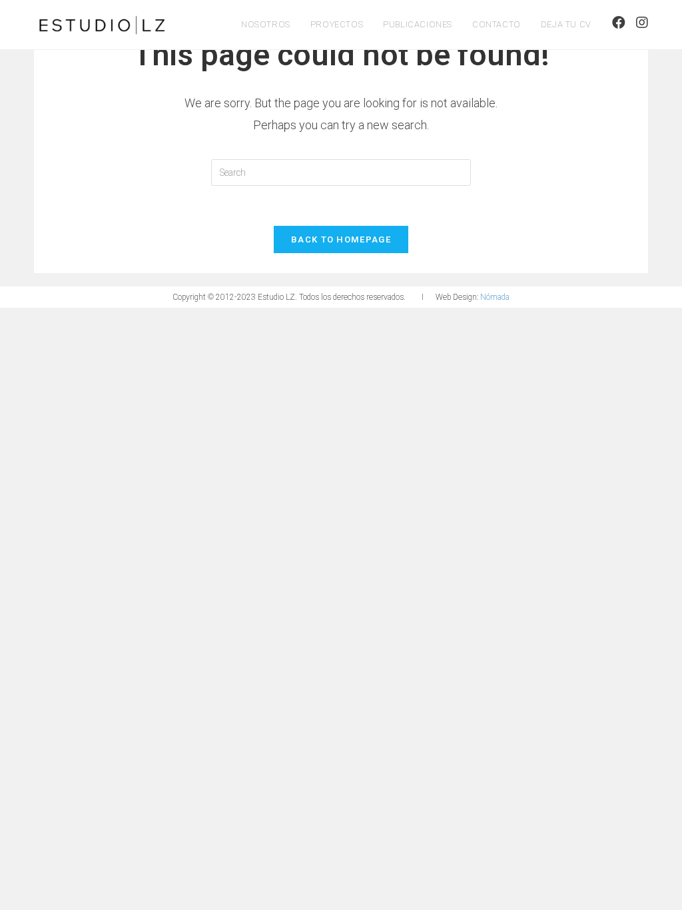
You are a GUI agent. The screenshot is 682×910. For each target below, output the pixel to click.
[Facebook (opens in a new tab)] (619, 22)
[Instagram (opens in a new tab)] (642, 22)
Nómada (495, 297)
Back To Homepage (341, 239)
